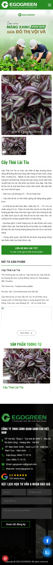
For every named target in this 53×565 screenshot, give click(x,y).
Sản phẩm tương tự (25, 344)
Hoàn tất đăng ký (15, 524)
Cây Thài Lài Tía (13, 387)
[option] (26, 105)
